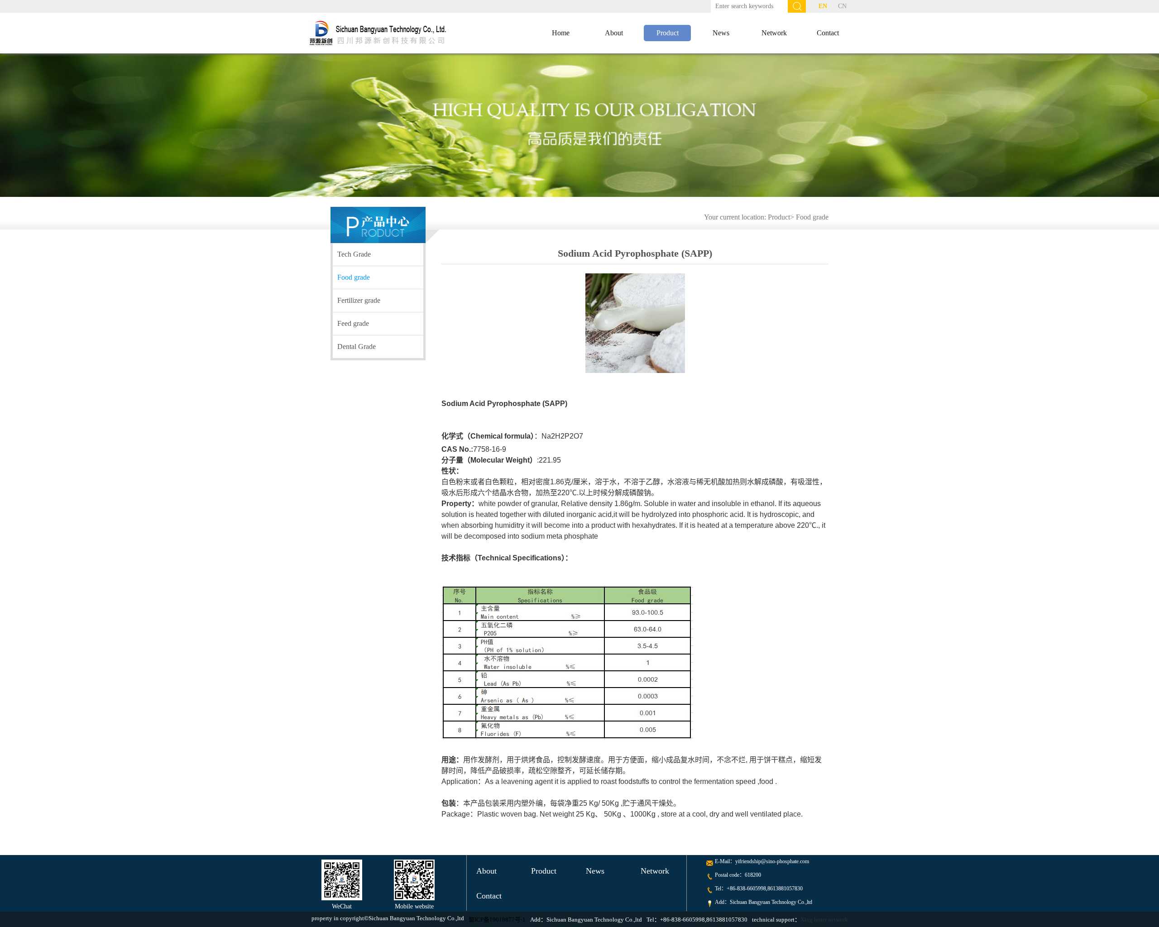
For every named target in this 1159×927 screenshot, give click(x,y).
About (614, 33)
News (721, 33)
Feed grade (353, 323)
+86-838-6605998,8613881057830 (765, 888)
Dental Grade (356, 346)
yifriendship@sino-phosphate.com (772, 861)
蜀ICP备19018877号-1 (497, 919)
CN (842, 6)
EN (823, 6)
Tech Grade (354, 254)
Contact (828, 33)
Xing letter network (824, 919)
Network (774, 33)
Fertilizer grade (358, 300)
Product (667, 33)
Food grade (812, 217)
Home (561, 33)
